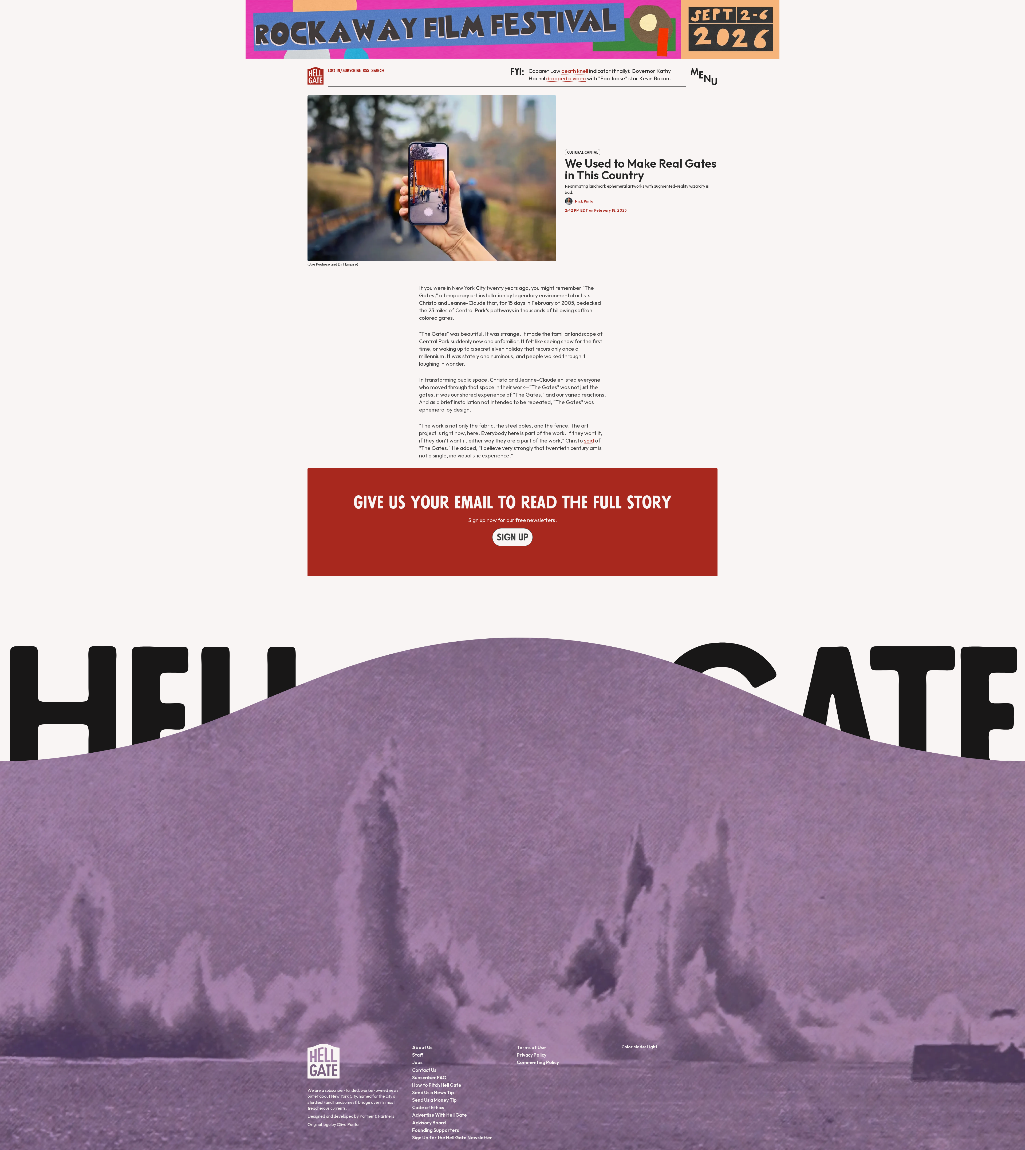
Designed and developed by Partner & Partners (351, 1116)
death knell (574, 71)
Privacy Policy (531, 1055)
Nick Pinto (584, 201)
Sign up (512, 537)
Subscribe (351, 71)
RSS (366, 71)
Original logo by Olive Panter (334, 1124)
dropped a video (566, 78)
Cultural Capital (582, 152)
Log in (334, 71)
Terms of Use (531, 1047)
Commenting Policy (538, 1062)
